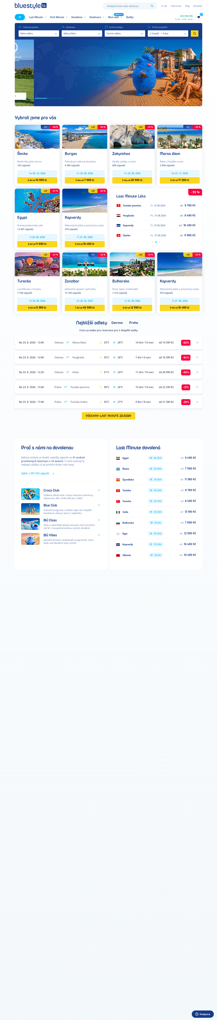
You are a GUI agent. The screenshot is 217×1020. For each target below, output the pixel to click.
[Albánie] (156, 555)
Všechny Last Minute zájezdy (109, 416)
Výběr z (35, 473)
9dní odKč (179, 180)
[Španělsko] (156, 479)
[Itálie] (156, 512)
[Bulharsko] (132, 264)
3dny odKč (84, 180)
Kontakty (197, 5)
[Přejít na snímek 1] (27, 98)
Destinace (70, 27)
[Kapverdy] (84, 200)
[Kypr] (156, 533)
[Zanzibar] (84, 264)
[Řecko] (37, 136)
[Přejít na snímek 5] (55, 98)
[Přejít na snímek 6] (60, 98)
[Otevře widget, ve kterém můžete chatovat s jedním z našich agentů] (203, 1014)
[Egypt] (37, 200)
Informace (176, 5)
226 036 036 (186, 16)
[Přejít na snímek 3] (37, 98)
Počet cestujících (159, 27)
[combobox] (130, 6)
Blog (187, 5)
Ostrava (117, 323)
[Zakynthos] (132, 136)
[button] (37, 17)
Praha (133, 323)
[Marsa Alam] (179, 136)
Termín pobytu (116, 27)
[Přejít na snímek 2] (32, 98)
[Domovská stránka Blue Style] (31, 6)
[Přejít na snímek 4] (46, 98)
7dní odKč (85, 307)
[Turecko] (37, 264)
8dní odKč (37, 180)
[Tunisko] (156, 490)
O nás (164, 5)
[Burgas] (84, 136)
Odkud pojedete (30, 27)
